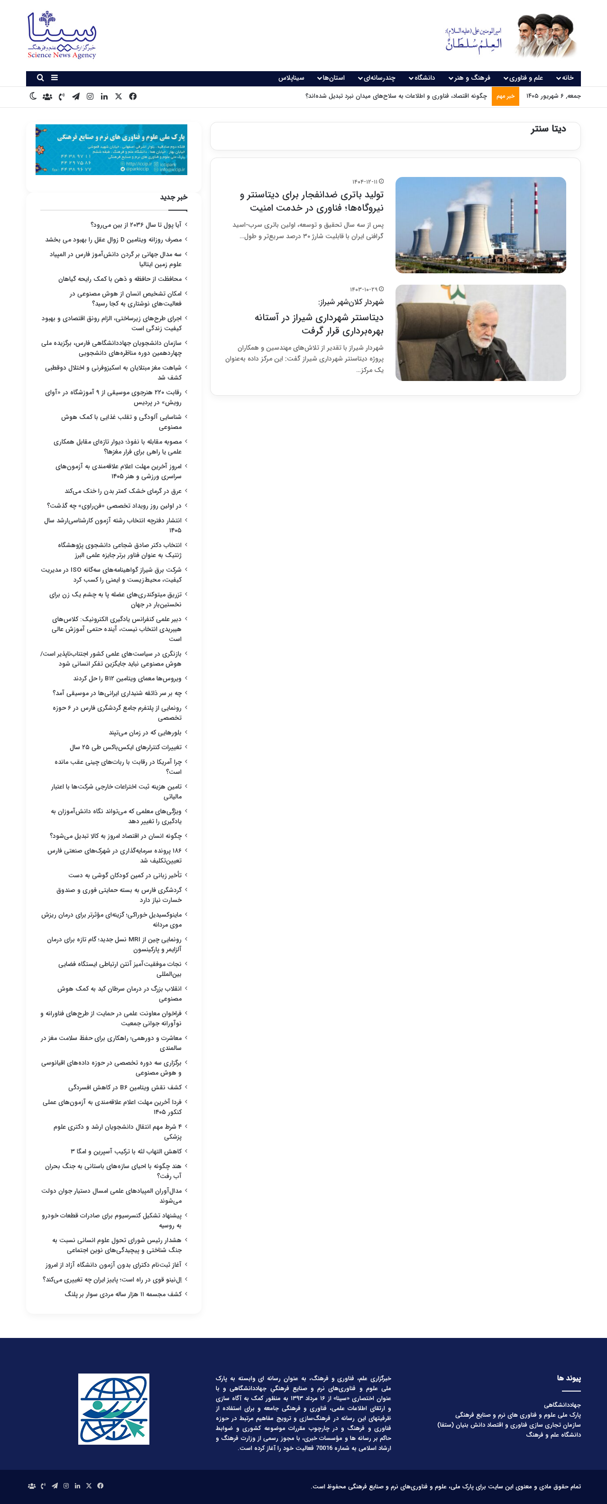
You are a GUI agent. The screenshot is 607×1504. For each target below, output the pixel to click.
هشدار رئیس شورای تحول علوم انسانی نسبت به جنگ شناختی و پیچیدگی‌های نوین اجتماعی (117, 1245)
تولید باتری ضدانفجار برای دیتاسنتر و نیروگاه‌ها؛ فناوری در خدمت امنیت (312, 201)
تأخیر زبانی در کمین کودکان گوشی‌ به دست (125, 876)
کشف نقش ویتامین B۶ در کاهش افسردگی (125, 1088)
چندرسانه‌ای (379, 78)
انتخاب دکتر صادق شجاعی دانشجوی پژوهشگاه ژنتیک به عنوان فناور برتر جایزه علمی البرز (120, 550)
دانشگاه (424, 78)
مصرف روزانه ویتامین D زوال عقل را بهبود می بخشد (113, 240)
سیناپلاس (291, 78)
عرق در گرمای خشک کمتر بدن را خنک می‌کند (123, 491)
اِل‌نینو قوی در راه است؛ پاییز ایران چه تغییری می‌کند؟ (112, 1280)
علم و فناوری (526, 78)
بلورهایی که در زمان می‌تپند (145, 733)
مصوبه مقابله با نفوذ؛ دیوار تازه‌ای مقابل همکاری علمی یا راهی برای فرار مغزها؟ (118, 447)
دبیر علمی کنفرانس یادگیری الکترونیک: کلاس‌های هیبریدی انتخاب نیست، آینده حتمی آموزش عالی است (117, 629)
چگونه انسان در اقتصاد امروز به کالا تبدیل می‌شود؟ (116, 836)
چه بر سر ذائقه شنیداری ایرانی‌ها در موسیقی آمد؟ (117, 693)
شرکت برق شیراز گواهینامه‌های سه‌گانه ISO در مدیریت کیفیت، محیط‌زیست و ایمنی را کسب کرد (111, 575)
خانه (568, 78)
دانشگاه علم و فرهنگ (553, 1435)
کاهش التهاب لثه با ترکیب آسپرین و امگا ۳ (126, 1152)
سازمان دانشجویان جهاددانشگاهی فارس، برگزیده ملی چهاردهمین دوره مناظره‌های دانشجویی (111, 348)
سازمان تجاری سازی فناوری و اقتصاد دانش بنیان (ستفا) (509, 1425)
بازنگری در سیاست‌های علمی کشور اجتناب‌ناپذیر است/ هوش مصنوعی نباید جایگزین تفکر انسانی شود (111, 659)
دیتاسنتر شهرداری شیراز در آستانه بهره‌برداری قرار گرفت (319, 317)
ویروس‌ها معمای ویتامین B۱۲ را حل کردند (127, 679)
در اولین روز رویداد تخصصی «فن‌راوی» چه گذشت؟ (114, 506)
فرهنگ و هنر (472, 78)
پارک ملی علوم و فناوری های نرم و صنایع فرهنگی (518, 1415)
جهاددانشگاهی (562, 1405)
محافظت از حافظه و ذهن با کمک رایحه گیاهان (120, 279)
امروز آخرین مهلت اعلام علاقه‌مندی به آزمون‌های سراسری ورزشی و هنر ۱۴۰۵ (118, 472)
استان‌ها (334, 78)
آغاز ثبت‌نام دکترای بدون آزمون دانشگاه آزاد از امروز (114, 1265)
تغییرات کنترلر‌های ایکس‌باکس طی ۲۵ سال (126, 747)
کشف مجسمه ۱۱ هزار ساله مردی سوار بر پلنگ (123, 1295)
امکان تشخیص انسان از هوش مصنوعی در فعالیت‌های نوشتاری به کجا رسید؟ (126, 299)
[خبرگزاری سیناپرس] (504, 35)
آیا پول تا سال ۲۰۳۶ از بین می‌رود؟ (136, 225)
